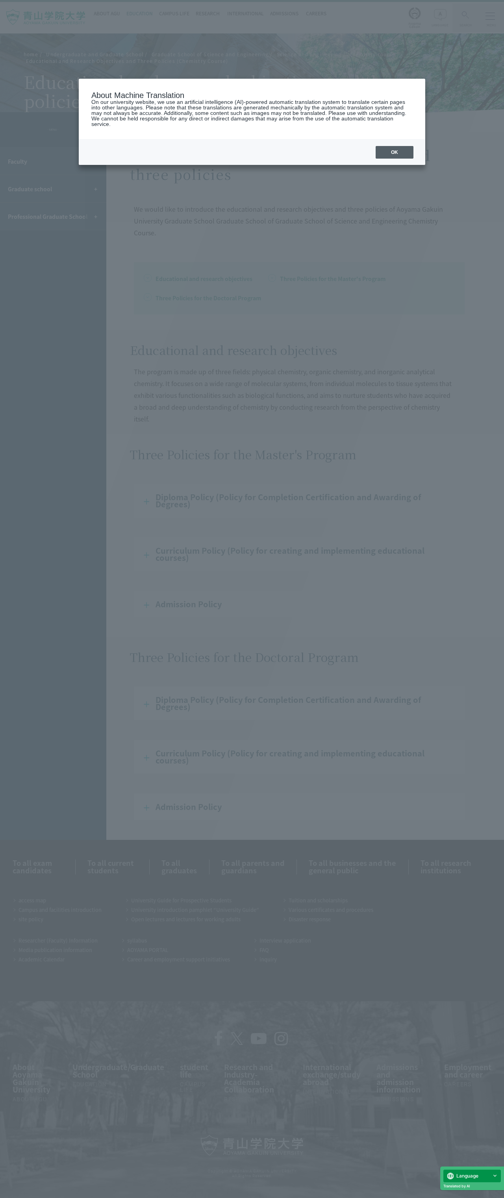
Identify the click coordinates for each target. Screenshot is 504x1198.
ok (394, 152)
